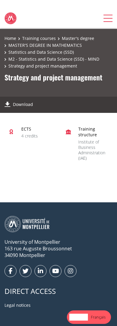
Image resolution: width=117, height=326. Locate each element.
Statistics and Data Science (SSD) (41, 52)
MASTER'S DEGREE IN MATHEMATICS (45, 45)
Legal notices (17, 305)
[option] (98, 317)
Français (98, 317)
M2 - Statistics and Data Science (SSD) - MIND (53, 59)
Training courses (39, 38)
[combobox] (78, 317)
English (78, 317)
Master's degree (78, 38)
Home (10, 38)
